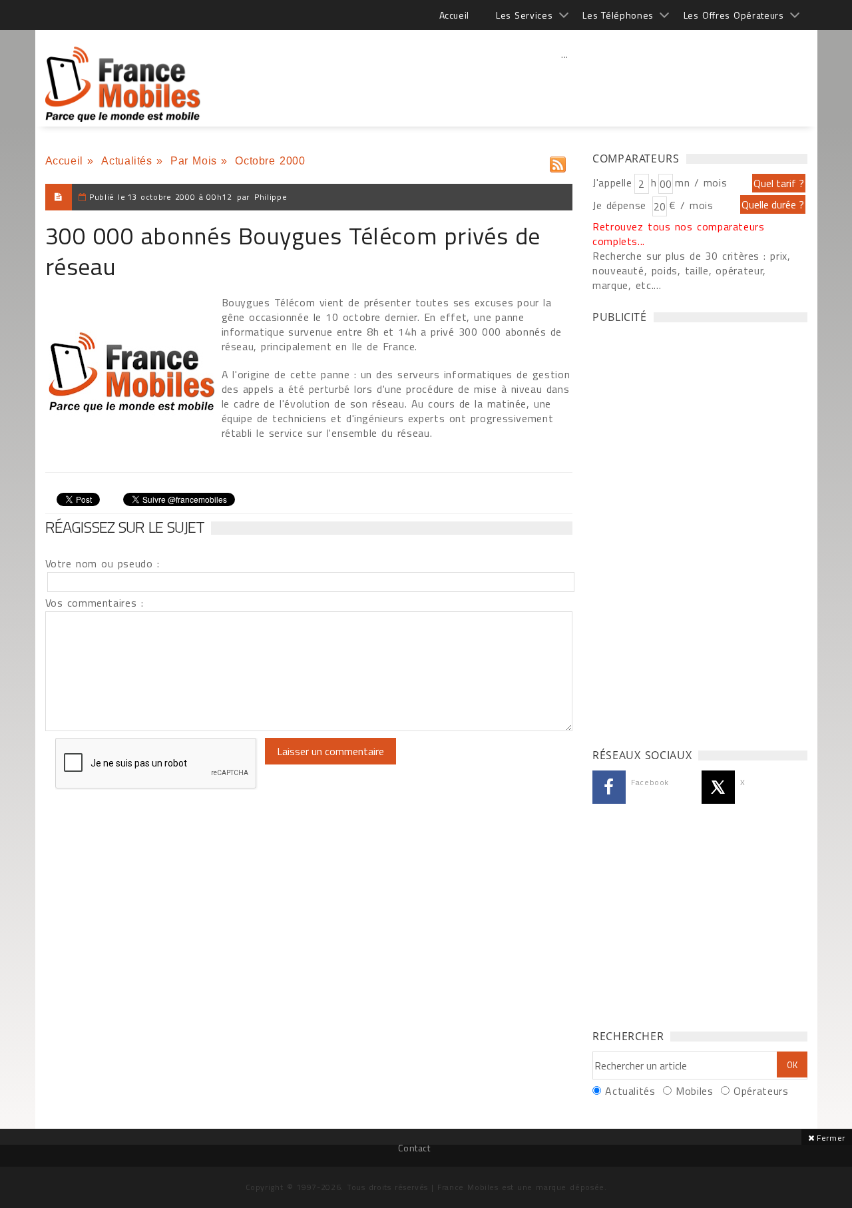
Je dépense (621, 205)
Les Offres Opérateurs (734, 15)
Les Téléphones (618, 15)
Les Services (524, 15)
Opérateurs (761, 1091)
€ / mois (691, 205)
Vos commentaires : (94, 602)
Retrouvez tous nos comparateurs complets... (678, 233)
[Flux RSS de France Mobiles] (558, 161)
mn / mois (701, 182)
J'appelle (612, 182)
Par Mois (193, 160)
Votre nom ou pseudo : (102, 563)
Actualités (126, 160)
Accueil (454, 15)
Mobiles (694, 1091)
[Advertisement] (565, 83)
